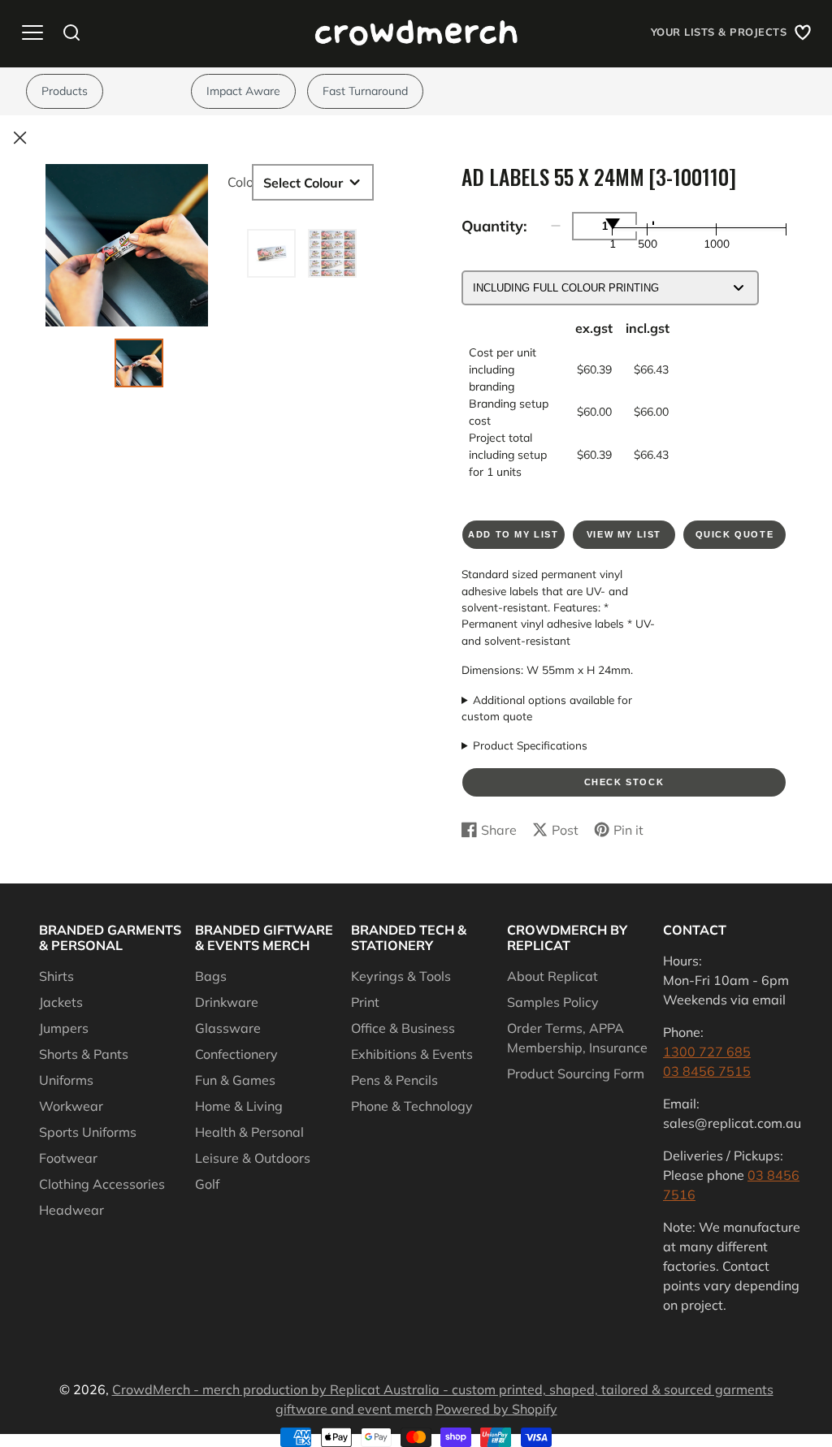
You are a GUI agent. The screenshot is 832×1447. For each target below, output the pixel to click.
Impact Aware (243, 91)
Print (365, 1002)
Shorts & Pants (83, 1054)
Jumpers (64, 1028)
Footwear (68, 1158)
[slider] (612, 223)
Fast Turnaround (365, 91)
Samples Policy (553, 1002)
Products (64, 91)
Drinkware (226, 1002)
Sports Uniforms (87, 1132)
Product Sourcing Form (575, 1073)
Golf (207, 1184)
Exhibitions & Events (412, 1054)
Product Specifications (530, 745)
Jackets (61, 1002)
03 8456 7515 (707, 1071)
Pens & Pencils (394, 1080)
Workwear (71, 1106)
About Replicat (552, 976)
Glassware (228, 1028)
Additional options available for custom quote (547, 708)
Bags (211, 976)
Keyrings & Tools (401, 976)
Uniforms (66, 1080)
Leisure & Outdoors (252, 1158)
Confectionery (236, 1054)
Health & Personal (249, 1132)
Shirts (56, 976)
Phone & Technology (412, 1106)
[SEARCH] (71, 32)
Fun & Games (235, 1080)
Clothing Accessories (102, 1184)
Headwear (71, 1210)
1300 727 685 (707, 1051)
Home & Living (239, 1106)
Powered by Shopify (496, 1409)
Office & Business (403, 1028)
